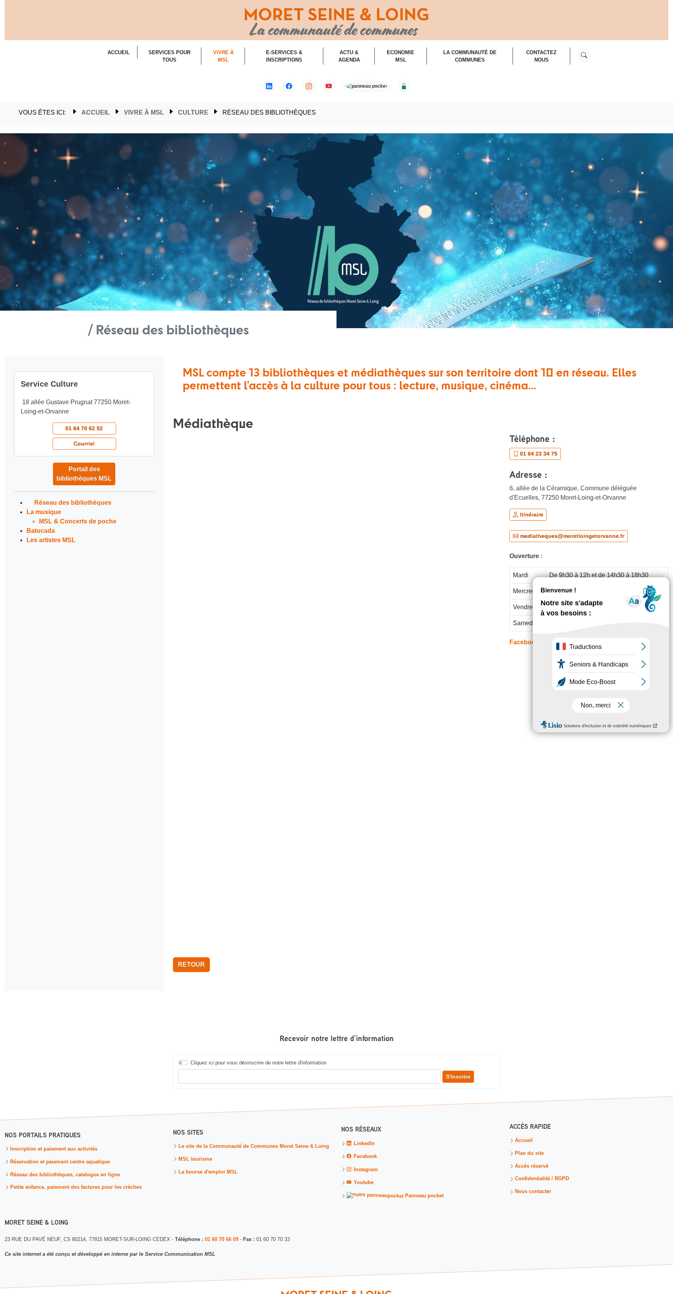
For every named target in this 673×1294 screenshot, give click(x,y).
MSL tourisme (195, 1159)
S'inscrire (458, 1077)
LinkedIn (363, 1143)
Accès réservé (531, 1166)
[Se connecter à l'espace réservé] (404, 86)
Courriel (84, 443)
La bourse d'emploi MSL (208, 1172)
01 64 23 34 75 (537, 454)
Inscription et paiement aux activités (53, 1149)
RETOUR (191, 964)
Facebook (524, 642)
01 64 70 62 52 (84, 428)
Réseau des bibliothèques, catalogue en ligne (65, 1174)
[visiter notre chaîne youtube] (328, 86)
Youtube (362, 1182)
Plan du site (529, 1153)
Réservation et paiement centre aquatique (60, 1162)
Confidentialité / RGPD (542, 1179)
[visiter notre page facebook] (289, 86)
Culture (193, 112)
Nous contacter (533, 1192)
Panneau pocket (423, 1196)
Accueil (95, 112)
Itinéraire (530, 514)
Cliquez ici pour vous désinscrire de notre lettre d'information (258, 1063)
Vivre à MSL (144, 112)
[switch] (183, 1063)
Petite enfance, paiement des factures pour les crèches (76, 1187)
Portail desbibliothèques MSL (84, 474)
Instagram (365, 1169)
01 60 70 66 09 (221, 1239)
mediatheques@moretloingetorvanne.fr (571, 536)
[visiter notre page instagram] (309, 86)
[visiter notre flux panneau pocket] (366, 87)
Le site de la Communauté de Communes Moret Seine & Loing (253, 1146)
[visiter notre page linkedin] (269, 86)
